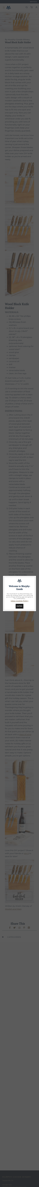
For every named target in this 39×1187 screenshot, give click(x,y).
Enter (19, 606)
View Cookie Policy (19, 601)
